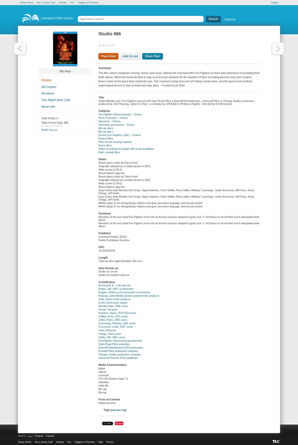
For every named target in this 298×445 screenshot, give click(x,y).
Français (39, 436)
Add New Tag (118, 410)
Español (50, 436)
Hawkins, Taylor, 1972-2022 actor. (117, 312)
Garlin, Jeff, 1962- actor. (111, 337)
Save (120, 423)
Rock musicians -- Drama (113, 117)
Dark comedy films (109, 152)
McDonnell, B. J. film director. (114, 285)
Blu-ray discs (105, 128)
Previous (20, 48)
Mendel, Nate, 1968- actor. (113, 306)
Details (46, 80)
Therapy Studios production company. (119, 354)
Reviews (47, 93)
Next (278, 48)
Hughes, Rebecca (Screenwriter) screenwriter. (124, 292)
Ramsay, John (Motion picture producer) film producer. (129, 295)
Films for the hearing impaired (115, 141)
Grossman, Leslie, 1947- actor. (115, 326)
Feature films (105, 138)
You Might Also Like (55, 100)
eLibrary (63, 2)
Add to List (130, 56)
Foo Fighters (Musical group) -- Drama (120, 114)
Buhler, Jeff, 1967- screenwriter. (116, 288)
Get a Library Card (46, 2)
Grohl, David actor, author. (113, 302)
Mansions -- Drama (109, 121)
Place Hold (108, 56)
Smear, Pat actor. (108, 309)
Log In (274, 2)
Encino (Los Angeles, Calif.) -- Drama (119, 135)
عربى (30, 436)
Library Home (26, 2)
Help (100, 442)
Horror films (105, 145)
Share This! (152, 56)
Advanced (230, 19)
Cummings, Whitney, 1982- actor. (117, 323)
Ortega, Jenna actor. (109, 333)
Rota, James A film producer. (114, 299)
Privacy (110, 442)
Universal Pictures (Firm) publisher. (118, 357)
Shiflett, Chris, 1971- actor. (113, 316)
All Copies (48, 87)
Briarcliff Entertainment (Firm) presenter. (120, 347)
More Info (48, 106)
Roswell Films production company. (118, 350)
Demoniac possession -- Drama (116, 124)
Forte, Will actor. (107, 330)
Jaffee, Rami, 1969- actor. (112, 319)
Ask (72, 2)
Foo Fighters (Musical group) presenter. (120, 340)
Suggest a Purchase (88, 2)
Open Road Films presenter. (114, 344)
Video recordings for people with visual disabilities (126, 148)
